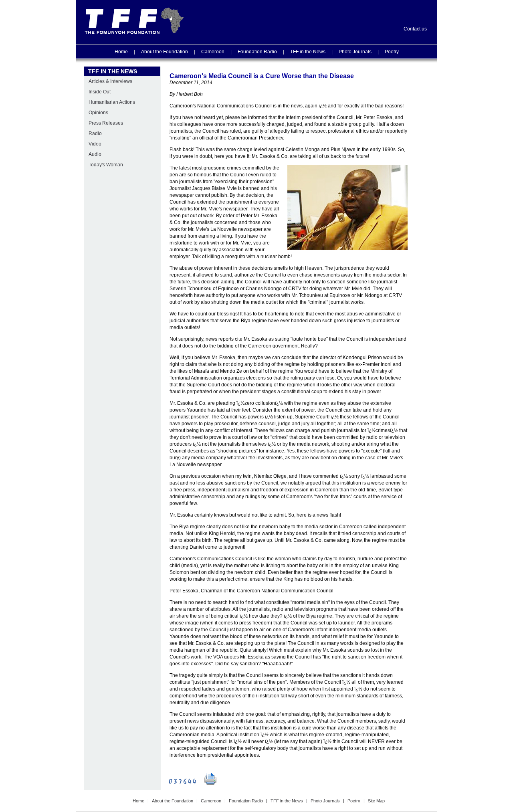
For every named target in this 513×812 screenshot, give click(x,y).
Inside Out (100, 92)
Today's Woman (106, 165)
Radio (95, 133)
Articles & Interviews (110, 81)
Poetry (392, 52)
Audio (95, 154)
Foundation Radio (257, 52)
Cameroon (212, 52)
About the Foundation (164, 52)
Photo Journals (355, 52)
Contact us (415, 29)
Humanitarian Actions (112, 102)
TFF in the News (307, 52)
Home (121, 52)
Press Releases (106, 123)
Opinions (98, 112)
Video (95, 144)
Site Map (376, 800)
